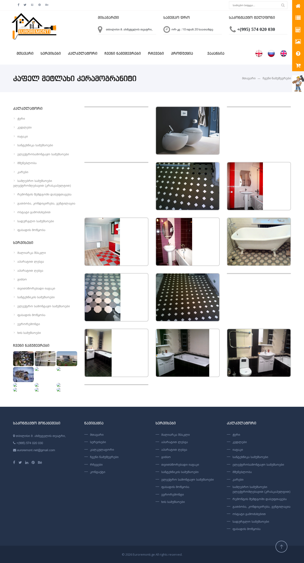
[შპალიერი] (67, 390)
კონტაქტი (97, 472)
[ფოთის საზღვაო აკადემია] (67, 358)
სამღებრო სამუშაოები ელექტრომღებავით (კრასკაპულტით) (42, 183)
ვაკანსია (215, 53)
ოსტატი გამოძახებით (34, 212)
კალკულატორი (82, 53)
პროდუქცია (182, 53)
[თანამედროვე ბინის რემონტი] (23, 390)
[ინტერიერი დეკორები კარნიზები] (67, 385)
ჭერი (21, 118)
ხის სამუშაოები (29, 333)
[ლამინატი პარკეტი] (45, 385)
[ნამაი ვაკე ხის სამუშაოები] (23, 358)
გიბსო (22, 279)
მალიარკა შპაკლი (31, 253)
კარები (22, 172)
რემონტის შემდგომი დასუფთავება (44, 194)
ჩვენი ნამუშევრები (122, 53)
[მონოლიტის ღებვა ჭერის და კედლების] (67, 369)
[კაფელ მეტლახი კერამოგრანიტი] (23, 385)
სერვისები (51, 53)
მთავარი (25, 53)
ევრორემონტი (28, 324)
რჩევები (156, 53)
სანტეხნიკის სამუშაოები (36, 297)
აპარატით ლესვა (30, 261)
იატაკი (22, 136)
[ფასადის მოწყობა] (45, 358)
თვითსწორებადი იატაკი (36, 288)
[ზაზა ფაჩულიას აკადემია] (45, 369)
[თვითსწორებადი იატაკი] (45, 390)
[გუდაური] (23, 374)
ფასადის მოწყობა (31, 230)
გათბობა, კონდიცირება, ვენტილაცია (46, 203)
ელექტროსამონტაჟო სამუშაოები (43, 154)
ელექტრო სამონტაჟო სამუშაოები (43, 306)
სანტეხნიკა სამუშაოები (35, 145)
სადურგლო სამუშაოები (35, 221)
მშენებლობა (27, 163)
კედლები (24, 127)
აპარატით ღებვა (30, 270)
